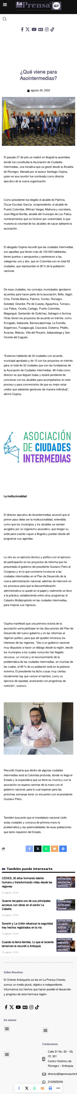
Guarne (62, 909)
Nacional (63, 950)
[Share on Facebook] (19, 1088)
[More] (58, 1088)
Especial (63, 886)
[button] (7, 1029)
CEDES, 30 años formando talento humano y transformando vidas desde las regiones (27, 882)
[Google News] (40, 29)
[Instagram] (47, 29)
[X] (27, 29)
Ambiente (63, 943)
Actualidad (64, 879)
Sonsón (62, 932)
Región (62, 928)
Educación (64, 883)
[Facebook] (22, 29)
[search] (38, 19)
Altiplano (63, 905)
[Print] (50, 1088)
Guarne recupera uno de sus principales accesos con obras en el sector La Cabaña (26, 905)
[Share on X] (27, 1088)
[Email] (42, 1088)
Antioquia (63, 947)
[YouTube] (34, 29)
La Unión (63, 924)
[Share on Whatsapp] (34, 1088)
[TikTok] (52, 29)
